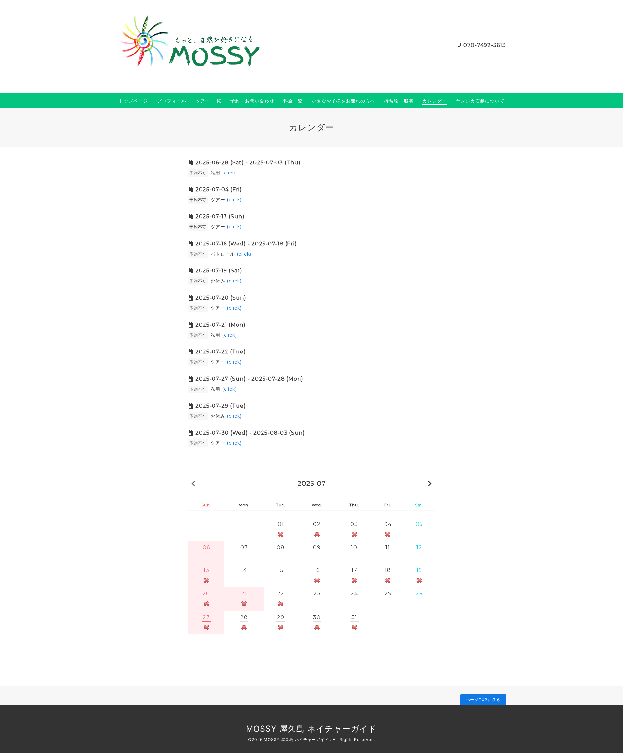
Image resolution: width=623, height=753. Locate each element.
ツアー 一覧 (208, 100)
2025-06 (193, 483)
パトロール (231, 254)
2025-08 (430, 483)
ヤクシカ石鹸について (480, 100)
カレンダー (434, 100)
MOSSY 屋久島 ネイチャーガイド (311, 729)
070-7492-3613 (484, 45)
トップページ (133, 100)
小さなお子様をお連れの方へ (343, 100)
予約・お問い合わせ (252, 100)
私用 (224, 173)
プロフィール (171, 100)
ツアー (226, 200)
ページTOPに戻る (483, 699)
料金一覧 (293, 100)
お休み (226, 281)
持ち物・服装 (398, 100)
